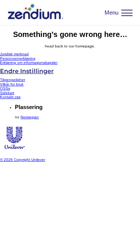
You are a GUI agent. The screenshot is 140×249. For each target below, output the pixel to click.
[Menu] (127, 12)
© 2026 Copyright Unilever (22, 160)
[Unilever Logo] (14, 151)
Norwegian (30, 117)
